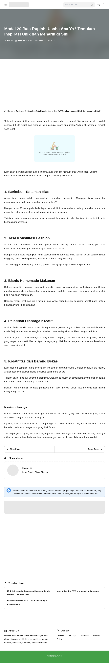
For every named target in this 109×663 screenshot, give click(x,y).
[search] (92, 4)
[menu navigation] (5, 4)
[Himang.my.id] (19, 4)
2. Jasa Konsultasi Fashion (22, 142)
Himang (10, 41)
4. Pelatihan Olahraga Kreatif (23, 149)
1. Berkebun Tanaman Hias (22, 138)
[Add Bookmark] (51, 41)
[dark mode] (99, 4)
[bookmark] (103, 4)
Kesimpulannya (20, 157)
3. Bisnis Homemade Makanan (24, 146)
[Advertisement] (54, 85)
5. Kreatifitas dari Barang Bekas (24, 153)
